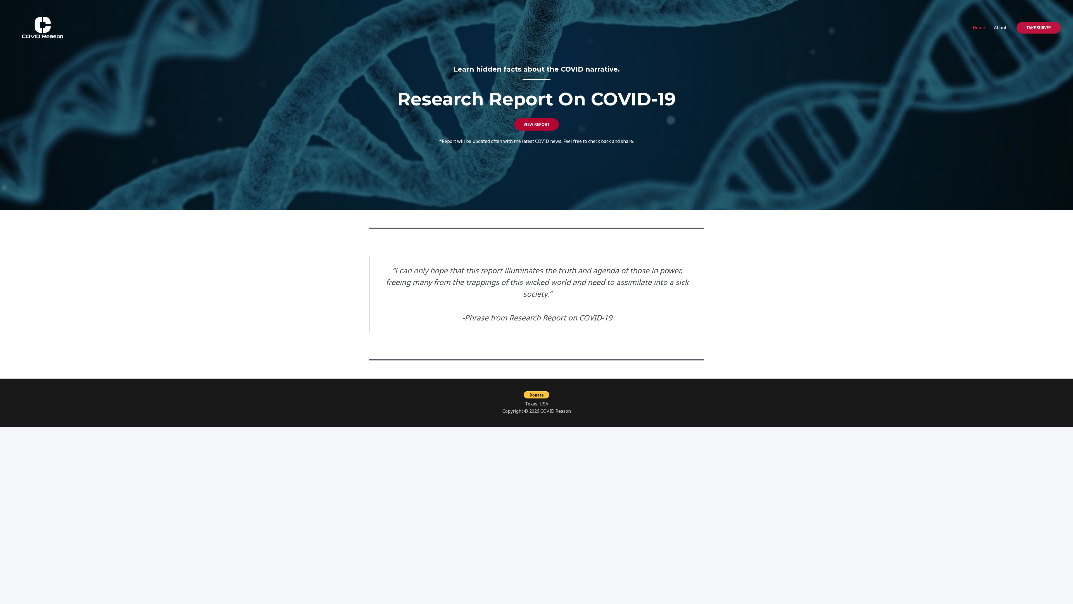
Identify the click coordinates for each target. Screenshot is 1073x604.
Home (979, 28)
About (1000, 28)
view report (537, 124)
